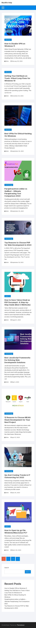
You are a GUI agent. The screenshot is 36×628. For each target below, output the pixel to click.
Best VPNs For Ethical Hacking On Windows (15, 596)
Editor (7, 61)
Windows (8, 39)
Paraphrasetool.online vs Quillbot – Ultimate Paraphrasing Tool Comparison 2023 (16, 601)
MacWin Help (7, 3)
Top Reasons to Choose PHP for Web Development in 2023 (16, 607)
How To (7, 296)
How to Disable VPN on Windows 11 (15, 588)
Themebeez (20, 625)
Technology (8, 185)
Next (18, 559)
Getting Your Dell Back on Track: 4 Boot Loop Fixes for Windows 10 (17, 78)
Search (6, 567)
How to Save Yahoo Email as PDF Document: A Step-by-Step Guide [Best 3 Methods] (17, 302)
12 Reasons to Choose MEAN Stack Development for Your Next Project (17, 419)
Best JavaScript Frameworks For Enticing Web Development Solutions (17, 360)
